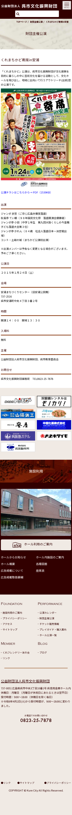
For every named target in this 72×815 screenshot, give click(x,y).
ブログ (43, 652)
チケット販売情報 (49, 624)
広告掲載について (12, 570)
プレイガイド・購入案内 (52, 629)
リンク (6, 658)
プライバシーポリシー (15, 618)
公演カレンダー (48, 612)
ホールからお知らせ (13, 557)
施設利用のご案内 (12, 612)
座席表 (40, 570)
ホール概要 (8, 564)
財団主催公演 (36, 21)
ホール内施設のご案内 (50, 557)
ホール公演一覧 (48, 635)
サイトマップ (10, 629)
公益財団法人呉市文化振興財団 (25, 681)
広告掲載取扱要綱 (12, 577)
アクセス (7, 624)
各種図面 (41, 564)
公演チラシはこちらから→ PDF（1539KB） (26, 192)
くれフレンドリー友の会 (16, 652)
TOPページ (21, 21)
